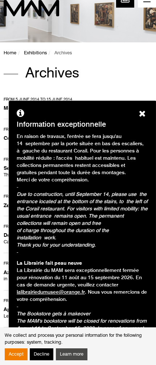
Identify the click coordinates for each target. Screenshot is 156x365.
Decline (41, 354)
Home (10, 53)
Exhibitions (35, 53)
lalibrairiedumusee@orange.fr (51, 292)
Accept (16, 354)
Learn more (71, 354)
